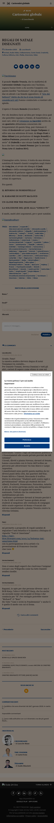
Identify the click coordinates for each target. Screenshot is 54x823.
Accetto (27, 446)
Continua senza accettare (40, 374)
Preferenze (27, 440)
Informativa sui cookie (32, 413)
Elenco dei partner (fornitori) (15, 432)
